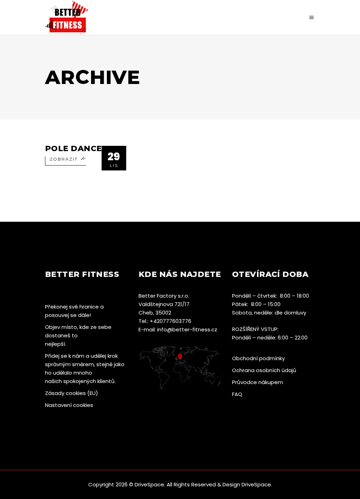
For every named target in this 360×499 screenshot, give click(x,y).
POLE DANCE (73, 148)
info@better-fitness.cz (187, 329)
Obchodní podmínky (258, 358)
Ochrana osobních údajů (264, 370)
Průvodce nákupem (257, 382)
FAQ (237, 394)
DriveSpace (149, 484)
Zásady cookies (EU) (71, 393)
